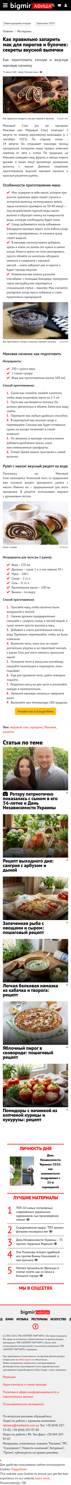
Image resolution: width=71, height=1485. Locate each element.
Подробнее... (20, 1469)
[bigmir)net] (22, 5)
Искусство (58, 1319)
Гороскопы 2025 (46, 23)
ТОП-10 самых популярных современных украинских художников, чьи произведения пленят (37, 1213)
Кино (9, 1319)
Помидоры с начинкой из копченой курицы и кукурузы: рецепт (30, 1115)
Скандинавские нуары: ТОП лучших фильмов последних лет (40, 1229)
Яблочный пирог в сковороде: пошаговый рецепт (28, 1052)
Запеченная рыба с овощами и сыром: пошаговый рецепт (23, 927)
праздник (36, 727)
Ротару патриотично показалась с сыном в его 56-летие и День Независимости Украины (30, 801)
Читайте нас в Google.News (35, 711)
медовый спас (19, 727)
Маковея (50, 727)
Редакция (9, 1377)
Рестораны (24, 31)
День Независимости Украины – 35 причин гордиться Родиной (39, 1242)
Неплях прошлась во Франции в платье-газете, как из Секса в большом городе (37, 1272)
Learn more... (43, 1478)
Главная (8, 31)
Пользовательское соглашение (23, 1404)
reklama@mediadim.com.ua (21, 1425)
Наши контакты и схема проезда (24, 1384)
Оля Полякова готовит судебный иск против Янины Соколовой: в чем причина (38, 1256)
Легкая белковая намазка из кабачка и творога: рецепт (30, 990)
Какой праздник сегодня (17, 23)
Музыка (22, 1319)
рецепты (8, 732)
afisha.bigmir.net (26, 1359)
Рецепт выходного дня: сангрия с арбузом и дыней (28, 865)
